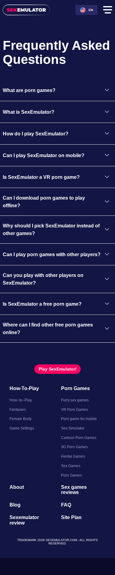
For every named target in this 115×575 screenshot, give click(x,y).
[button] (57, 104)
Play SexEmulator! (57, 389)
